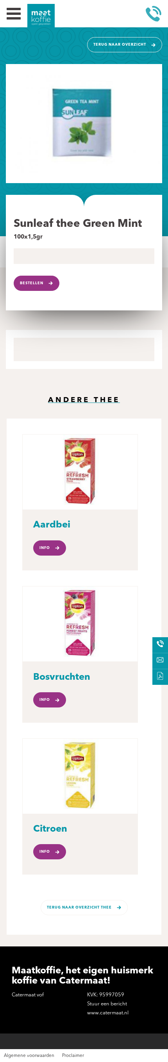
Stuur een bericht (107, 1004)
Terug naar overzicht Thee (79, 907)
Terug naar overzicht (119, 44)
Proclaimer (73, 1055)
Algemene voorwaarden (29, 1055)
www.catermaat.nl (108, 1013)
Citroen (50, 829)
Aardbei (51, 525)
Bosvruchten (61, 677)
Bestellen (31, 283)
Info (44, 548)
